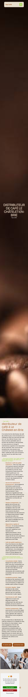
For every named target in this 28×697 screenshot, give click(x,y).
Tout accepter (10, 687)
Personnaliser (10, 693)
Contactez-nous (18, 644)
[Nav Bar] (20, 4)
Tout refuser (9, 690)
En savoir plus (7, 644)
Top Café (8, 4)
